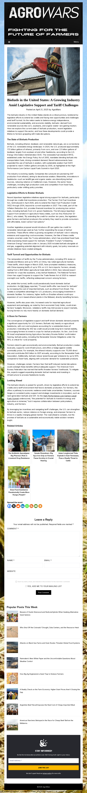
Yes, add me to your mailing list (44, 586)
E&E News (24, 286)
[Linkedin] (23, 506)
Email (48, 560)
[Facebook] (9, 506)
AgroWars (56, 109)
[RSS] (31, 506)
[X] (14, 506)
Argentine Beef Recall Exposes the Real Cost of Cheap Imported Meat (47, 705)
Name (10, 560)
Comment (13, 528)
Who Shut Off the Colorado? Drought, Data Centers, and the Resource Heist (49, 627)
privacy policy (47, 773)
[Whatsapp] (27, 506)
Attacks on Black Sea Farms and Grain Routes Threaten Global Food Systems (50, 643)
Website (11, 571)
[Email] (36, 506)
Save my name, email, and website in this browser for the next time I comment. (44, 581)
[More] (40, 506)
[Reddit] (18, 506)
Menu (76, 42)
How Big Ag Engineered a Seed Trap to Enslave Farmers (42, 674)
